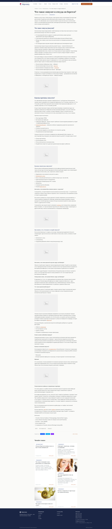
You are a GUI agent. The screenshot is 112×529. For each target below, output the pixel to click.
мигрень (59, 205)
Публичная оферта (89, 527)
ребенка (54, 409)
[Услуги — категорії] (42, 4)
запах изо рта (43, 186)
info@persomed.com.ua (36, 0)
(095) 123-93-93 (79, 516)
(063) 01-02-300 (79, 517)
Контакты (66, 3)
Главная (36, 8)
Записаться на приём (86, 4)
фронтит (56, 66)
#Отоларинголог (42, 428)
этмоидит (56, 67)
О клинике (35, 3)
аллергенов (43, 327)
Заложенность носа (40, 176)
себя (45, 409)
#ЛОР (36, 428)
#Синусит (50, 428)
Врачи (45, 3)
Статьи (49, 3)
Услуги (40, 3)
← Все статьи (74, 434)
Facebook (42, 433)
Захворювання (45, 8)
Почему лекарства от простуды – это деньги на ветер (67, 491)
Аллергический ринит (41, 125)
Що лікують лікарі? (39, 444)
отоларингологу (52, 349)
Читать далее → (51, 455)
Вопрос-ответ (55, 3)
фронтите (49, 320)
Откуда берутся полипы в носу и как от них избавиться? (45, 446)
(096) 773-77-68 (75, 4)
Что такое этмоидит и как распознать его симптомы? (43, 462)
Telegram (47, 433)
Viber (52, 433)
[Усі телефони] (79, 4)
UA (89, 0)
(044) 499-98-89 (79, 515)
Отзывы (61, 3)
